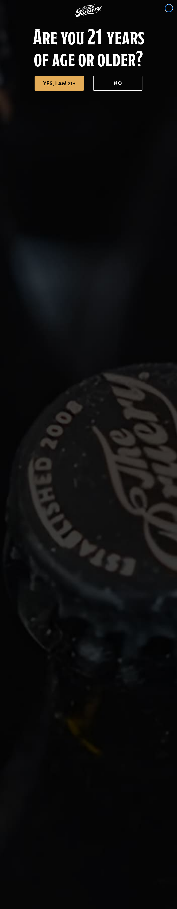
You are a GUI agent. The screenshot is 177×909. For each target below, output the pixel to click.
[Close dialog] (168, 8)
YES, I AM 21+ (59, 83)
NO (118, 83)
